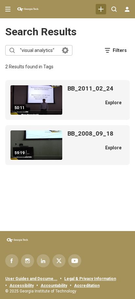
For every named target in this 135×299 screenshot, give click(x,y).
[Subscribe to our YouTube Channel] (74, 260)
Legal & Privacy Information (90, 278)
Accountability (54, 285)
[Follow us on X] (59, 260)
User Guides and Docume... (31, 278)
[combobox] (38, 50)
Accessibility (22, 285)
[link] (101, 9)
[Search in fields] (65, 50)
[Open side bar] (8, 9)
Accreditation (87, 285)
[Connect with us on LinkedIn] (43, 260)
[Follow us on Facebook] (11, 260)
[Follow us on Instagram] (27, 260)
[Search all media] (114, 9)
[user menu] (127, 9)
